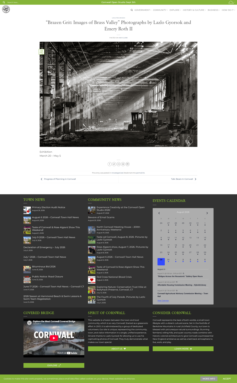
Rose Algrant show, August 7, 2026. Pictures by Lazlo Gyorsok (122, 248)
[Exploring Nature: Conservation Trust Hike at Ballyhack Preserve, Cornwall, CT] (91, 290)
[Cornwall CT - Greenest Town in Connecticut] (11, 9)
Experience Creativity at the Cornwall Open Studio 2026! (121, 208)
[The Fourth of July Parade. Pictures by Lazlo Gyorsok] (91, 300)
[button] (132, 10)
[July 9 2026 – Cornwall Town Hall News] (27, 240)
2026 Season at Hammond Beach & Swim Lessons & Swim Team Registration (52, 297)
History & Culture (193, 10)
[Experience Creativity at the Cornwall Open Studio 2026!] (91, 210)
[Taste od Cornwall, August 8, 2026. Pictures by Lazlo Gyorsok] (91, 240)
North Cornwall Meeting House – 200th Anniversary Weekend (118, 228)
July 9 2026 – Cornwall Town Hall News (53, 237)
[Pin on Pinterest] (123, 164)
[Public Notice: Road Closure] (27, 279)
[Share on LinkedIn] (128, 164)
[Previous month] (159, 213)
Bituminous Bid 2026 (44, 266)
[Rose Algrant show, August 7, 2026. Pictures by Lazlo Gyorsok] (91, 250)
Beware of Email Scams (101, 217)
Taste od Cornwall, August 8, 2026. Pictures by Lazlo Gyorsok (122, 238)
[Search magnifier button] (4, 2)
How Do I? (228, 10)
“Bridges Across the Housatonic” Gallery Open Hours (180, 276)
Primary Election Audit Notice (48, 207)
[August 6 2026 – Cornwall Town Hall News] (27, 220)
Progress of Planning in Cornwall (60, 179)
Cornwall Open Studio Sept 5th (118, 2)
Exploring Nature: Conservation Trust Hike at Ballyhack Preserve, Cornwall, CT (121, 288)
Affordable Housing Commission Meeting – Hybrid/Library (182, 285)
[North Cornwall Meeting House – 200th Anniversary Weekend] (91, 230)
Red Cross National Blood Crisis (114, 277)
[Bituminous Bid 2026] (27, 269)
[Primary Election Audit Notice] (27, 210)
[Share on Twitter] (114, 164)
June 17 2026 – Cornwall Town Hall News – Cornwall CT (53, 286)
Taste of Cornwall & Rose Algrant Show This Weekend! (56, 228)
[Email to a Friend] (119, 164)
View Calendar (163, 300)
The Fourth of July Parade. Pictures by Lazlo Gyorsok (121, 298)
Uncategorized (118, 18)
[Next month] (207, 213)
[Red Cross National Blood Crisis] (91, 280)
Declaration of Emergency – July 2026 (44, 247)
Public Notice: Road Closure (47, 276)
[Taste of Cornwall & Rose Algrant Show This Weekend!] (27, 230)
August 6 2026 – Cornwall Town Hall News (55, 217)
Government (142, 10)
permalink (140, 173)
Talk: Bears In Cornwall (182, 179)
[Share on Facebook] (110, 164)
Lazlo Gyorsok (112, 336)
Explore (174, 10)
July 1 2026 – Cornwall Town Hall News (44, 257)
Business (213, 10)
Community (159, 10)
